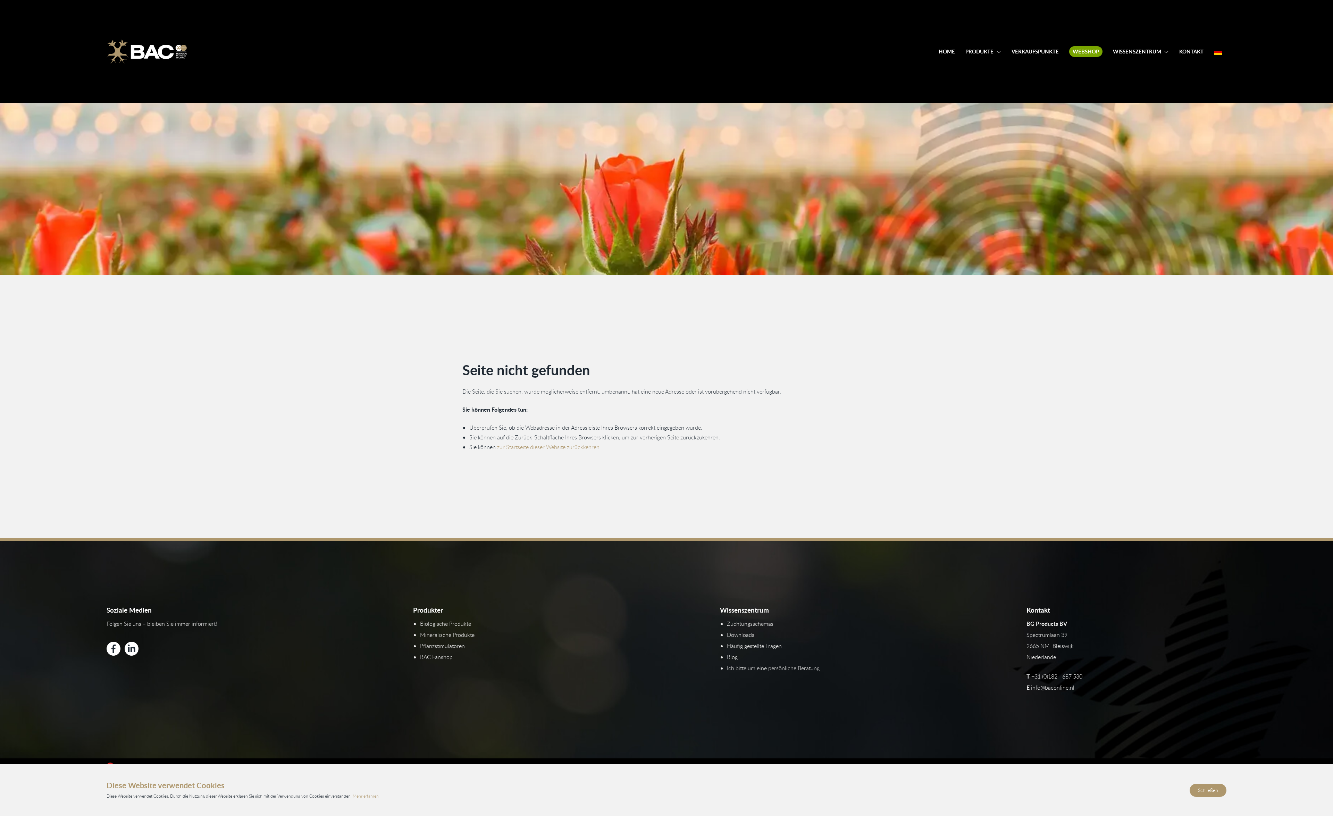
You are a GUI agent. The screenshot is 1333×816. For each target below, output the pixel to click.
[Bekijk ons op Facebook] (113, 649)
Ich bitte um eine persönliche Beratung (773, 668)
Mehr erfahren (366, 796)
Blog (732, 657)
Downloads (740, 635)
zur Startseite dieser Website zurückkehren (548, 447)
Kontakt (1191, 51)
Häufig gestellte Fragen (754, 646)
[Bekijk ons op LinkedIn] (132, 649)
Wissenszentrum (1137, 51)
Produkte (979, 51)
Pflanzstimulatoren (442, 646)
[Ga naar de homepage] (147, 52)
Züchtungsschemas (750, 624)
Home (947, 51)
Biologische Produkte (445, 624)
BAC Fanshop (436, 657)
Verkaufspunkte (1035, 51)
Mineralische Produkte (447, 635)
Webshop (1086, 51)
